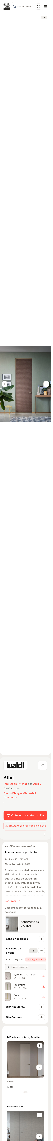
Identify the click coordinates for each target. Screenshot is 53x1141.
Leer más (10, 901)
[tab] (8, 959)
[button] (24, 1092)
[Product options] (39, 1045)
